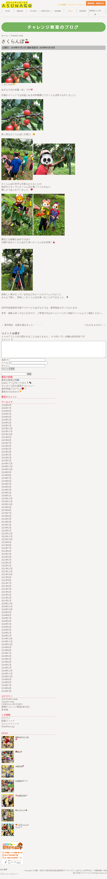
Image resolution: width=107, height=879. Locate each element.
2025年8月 (6, 440)
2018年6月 (6, 688)
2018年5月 (6, 691)
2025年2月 (6, 457)
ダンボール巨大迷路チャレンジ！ (18, 386)
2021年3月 (6, 595)
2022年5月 (6, 554)
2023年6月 (6, 516)
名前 (5, 360)
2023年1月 (6, 530)
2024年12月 (7, 463)
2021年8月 (6, 580)
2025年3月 (6, 455)
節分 (19, 752)
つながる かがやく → (95, 325)
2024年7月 (6, 478)
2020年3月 (6, 630)
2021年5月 (6, 589)
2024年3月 (6, 490)
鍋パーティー (20, 810)
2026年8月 (6, 405)
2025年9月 (6, 437)
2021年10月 (7, 574)
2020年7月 (6, 618)
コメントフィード (10, 724)
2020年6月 (6, 621)
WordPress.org (7, 726)
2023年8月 (6, 510)
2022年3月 (6, 560)
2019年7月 (6, 653)
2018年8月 (6, 682)
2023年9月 (6, 507)
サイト (4, 365)
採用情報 (82, 11)
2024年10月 (7, 469)
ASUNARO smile (9, 699)
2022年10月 (7, 539)
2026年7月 (6, 408)
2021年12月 (7, 568)
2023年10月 (7, 504)
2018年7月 (6, 685)
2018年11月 (7, 673)
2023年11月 (7, 501)
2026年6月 (6, 411)
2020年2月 (6, 633)
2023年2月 (6, 527)
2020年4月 (6, 627)
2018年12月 (7, 670)
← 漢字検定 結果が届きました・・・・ (21, 325)
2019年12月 (7, 638)
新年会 (19, 766)
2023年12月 (7, 498)
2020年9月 (6, 612)
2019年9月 (6, 647)
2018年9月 (6, 679)
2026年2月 (6, 422)
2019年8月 (6, 650)
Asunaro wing (7, 701)
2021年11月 (7, 571)
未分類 (4, 710)
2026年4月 (6, 417)
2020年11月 (7, 606)
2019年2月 (6, 665)
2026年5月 (6, 414)
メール (6, 363)
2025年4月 (6, 452)
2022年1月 (6, 565)
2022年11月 (7, 536)
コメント (7, 339)
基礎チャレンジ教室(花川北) (15, 707)
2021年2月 (6, 598)
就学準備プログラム (11, 389)
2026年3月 (6, 420)
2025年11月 (7, 431)
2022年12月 (7, 533)
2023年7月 (6, 513)
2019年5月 (6, 659)
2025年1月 (6, 460)
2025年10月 (7, 434)
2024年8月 (6, 475)
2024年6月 (6, 481)
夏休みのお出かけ (10, 391)
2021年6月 (6, 586)
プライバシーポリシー (9, 874)
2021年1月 (6, 600)
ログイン (5, 718)
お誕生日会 (21, 795)
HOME (7, 11)
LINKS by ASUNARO (11, 704)
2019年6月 (6, 656)
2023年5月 (6, 519)
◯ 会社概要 (62, 4)
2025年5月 (6, 449)
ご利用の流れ (45, 11)
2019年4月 (6, 662)
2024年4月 (6, 487)
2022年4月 (6, 557)
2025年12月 (7, 428)
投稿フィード (8, 721)
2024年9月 (6, 472)
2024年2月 (6, 492)
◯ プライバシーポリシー (76, 4)
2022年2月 (6, 562)
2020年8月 (6, 615)
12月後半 (18, 781)
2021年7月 (6, 583)
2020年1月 (6, 635)
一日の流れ (33, 11)
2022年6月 (6, 551)
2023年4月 (6, 522)
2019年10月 (7, 644)
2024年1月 (6, 495)
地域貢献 (57, 11)
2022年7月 (6, 548)
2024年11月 (7, 466)
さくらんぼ (12, 41)
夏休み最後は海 (9, 380)
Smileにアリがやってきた (13, 383)
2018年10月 (7, 676)
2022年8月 (6, 545)
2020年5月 (6, 624)
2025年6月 (6, 446)
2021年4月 (6, 592)
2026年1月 (6, 425)
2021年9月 (6, 577)
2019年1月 (6, 668)
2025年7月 (6, 443)
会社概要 (3, 870)
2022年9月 (6, 542)
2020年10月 (7, 609)
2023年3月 (6, 525)
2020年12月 (7, 603)
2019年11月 (7, 641)
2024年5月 (6, 484)
